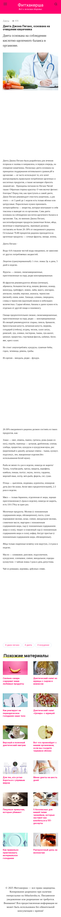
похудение (44, 645)
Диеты (6, 21)
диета (29, 645)
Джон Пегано (13, 645)
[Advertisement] (30, 125)
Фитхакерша (30, 5)
